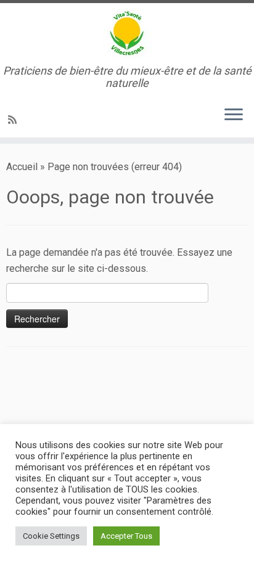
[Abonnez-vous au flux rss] (14, 120)
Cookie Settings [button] (51, 536)
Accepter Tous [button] (126, 536)
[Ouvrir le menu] (233, 115)
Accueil (22, 167)
